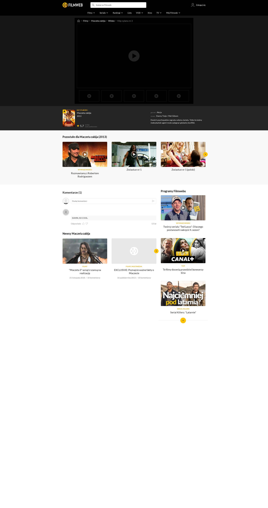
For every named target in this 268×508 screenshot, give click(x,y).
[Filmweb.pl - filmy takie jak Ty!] (73, 5)
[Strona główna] (78, 20)
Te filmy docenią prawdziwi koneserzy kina (183, 271)
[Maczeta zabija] (69, 118)
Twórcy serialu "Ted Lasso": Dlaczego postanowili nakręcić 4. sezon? (183, 228)
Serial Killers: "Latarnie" (183, 312)
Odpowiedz (76, 224)
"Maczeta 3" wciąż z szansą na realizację (85, 271)
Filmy (85, 20)
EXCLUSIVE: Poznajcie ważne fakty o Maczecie (134, 271)
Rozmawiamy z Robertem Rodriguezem (85, 175)
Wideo (111, 20)
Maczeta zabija (98, 20)
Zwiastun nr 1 (134, 169)
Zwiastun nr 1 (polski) (183, 169)
